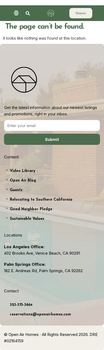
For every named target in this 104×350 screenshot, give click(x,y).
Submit (52, 139)
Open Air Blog (23, 181)
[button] (16, 13)
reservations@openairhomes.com (40, 315)
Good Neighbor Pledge (31, 209)
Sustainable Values (27, 219)
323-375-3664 (21, 305)
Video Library (22, 171)
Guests (16, 190)
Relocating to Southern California (41, 200)
